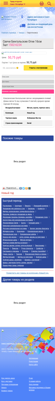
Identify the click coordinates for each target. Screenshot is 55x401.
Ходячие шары (41, 257)
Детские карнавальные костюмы (15, 229)
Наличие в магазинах (9, 91)
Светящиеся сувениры (11, 251)
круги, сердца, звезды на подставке (32, 237)
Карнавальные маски (35, 231)
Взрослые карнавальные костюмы (15, 226)
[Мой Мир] (29, 187)
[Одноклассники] (26, 187)
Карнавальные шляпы (28, 234)
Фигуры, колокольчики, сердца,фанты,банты (18, 211)
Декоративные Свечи (10, 223)
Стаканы (25, 251)
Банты (23, 223)
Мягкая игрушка (26, 240)
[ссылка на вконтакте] (52, 331)
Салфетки (39, 248)
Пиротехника (39, 246)
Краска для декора (9, 237)
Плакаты (6, 248)
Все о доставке (6, 381)
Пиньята (28, 206)
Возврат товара (7, 391)
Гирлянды (31, 209)
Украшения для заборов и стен (14, 209)
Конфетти (41, 209)
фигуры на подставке (25, 257)
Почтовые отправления (9, 385)
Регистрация (33, 361)
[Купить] (10, 68)
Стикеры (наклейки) (38, 251)
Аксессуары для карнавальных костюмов (18, 220)
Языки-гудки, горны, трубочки (13, 265)
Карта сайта (33, 365)
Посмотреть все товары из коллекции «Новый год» (27, 273)
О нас (31, 378)
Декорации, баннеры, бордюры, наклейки (17, 217)
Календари (21, 231)
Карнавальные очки (10, 234)
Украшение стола (41, 217)
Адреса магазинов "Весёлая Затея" (14, 344)
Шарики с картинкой (32, 260)
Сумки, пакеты (8, 254)
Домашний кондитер (41, 206)
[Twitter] (23, 187)
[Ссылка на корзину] (41, 3)
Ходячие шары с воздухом (12, 260)
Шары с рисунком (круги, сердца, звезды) (18, 263)
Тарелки (19, 254)
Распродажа (7, 206)
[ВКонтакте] (20, 187)
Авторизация (33, 358)
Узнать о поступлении (38, 68)
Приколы (15, 248)
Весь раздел (20, 161)
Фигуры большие (9, 257)
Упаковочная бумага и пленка (35, 254)
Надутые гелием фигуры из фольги (15, 243)
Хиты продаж (33, 385)
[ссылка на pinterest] (52, 337)
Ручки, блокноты (27, 248)
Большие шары (34, 223)
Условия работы (35, 381)
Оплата (3, 388)
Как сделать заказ (8, 378)
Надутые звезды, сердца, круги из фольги (17, 246)
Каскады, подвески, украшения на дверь (17, 214)
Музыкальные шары (10, 240)
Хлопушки (18, 206)
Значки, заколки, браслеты (39, 229)
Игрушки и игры (8, 231)
